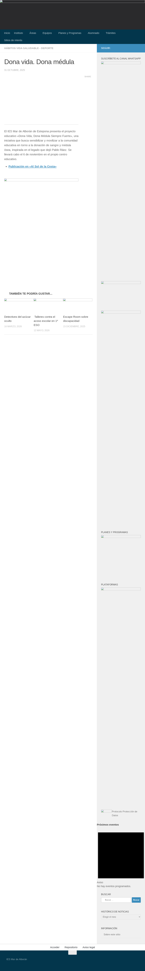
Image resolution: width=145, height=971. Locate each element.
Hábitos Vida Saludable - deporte (28, 48)
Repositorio (71, 947)
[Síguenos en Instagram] (134, 48)
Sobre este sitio (112, 934)
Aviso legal (89, 947)
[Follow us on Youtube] (125, 48)
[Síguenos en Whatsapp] (139, 48)
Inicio (7, 33)
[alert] (121, 857)
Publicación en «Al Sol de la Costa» (32, 166)
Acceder (54, 947)
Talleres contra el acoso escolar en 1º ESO (46, 321)
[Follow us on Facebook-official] (130, 48)
